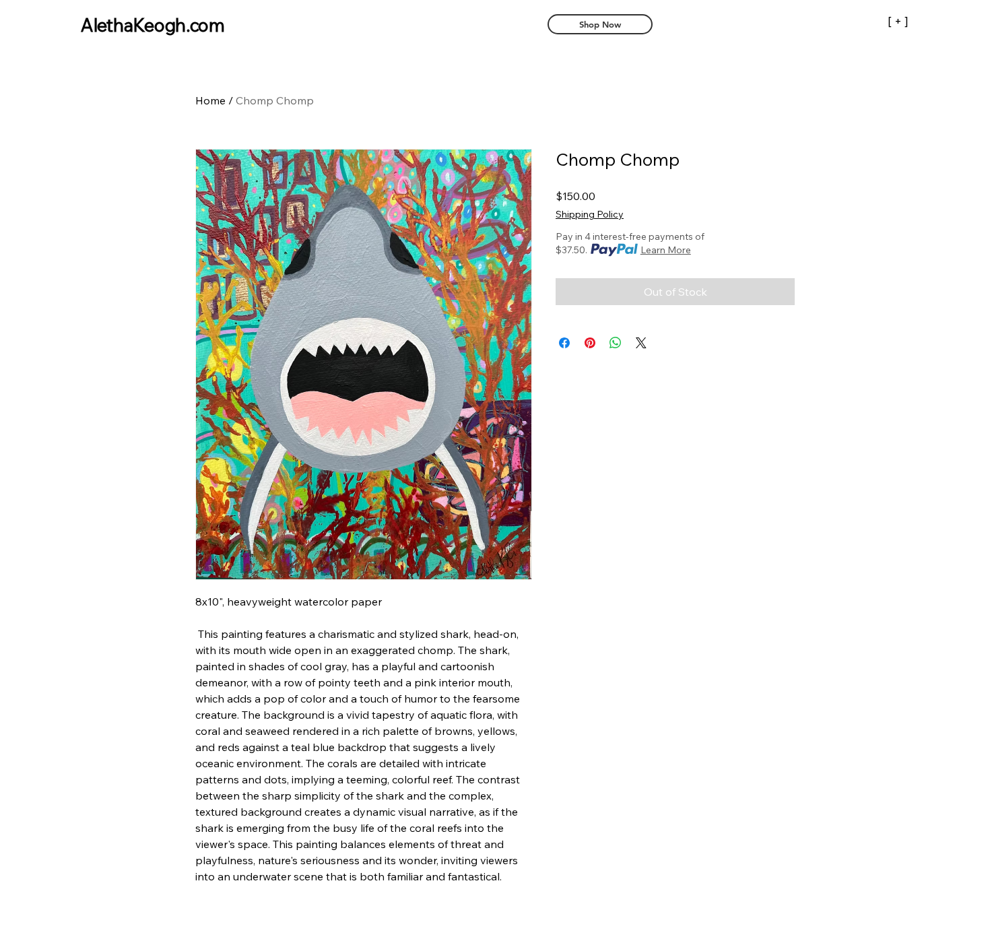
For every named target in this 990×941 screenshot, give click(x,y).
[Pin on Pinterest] (590, 343)
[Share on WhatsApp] (615, 343)
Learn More (665, 250)
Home (210, 100)
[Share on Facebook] (564, 343)
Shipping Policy (590, 214)
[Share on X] (641, 343)
